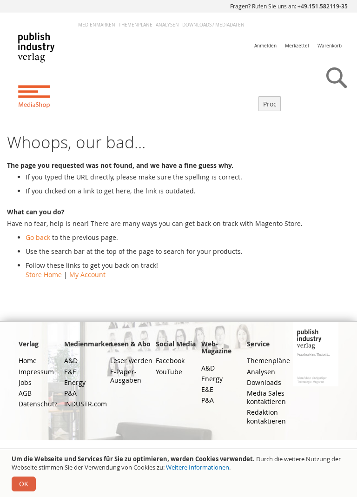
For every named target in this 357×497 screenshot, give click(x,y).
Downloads (264, 382)
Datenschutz (38, 403)
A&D (71, 360)
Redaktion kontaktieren (266, 416)
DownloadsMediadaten (213, 25)
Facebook (170, 360)
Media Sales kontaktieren (266, 397)
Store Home (44, 274)
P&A (70, 393)
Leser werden (131, 360)
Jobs (25, 382)
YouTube (169, 371)
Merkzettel (297, 46)
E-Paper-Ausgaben (125, 375)
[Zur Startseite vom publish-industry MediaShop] (43, 69)
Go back (38, 237)
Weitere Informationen (197, 467)
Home (28, 360)
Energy (75, 382)
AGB (25, 393)
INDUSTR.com (85, 403)
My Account (87, 274)
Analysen (167, 25)
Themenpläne (135, 25)
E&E (70, 371)
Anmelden (265, 46)
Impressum (36, 371)
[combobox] (269, 103)
